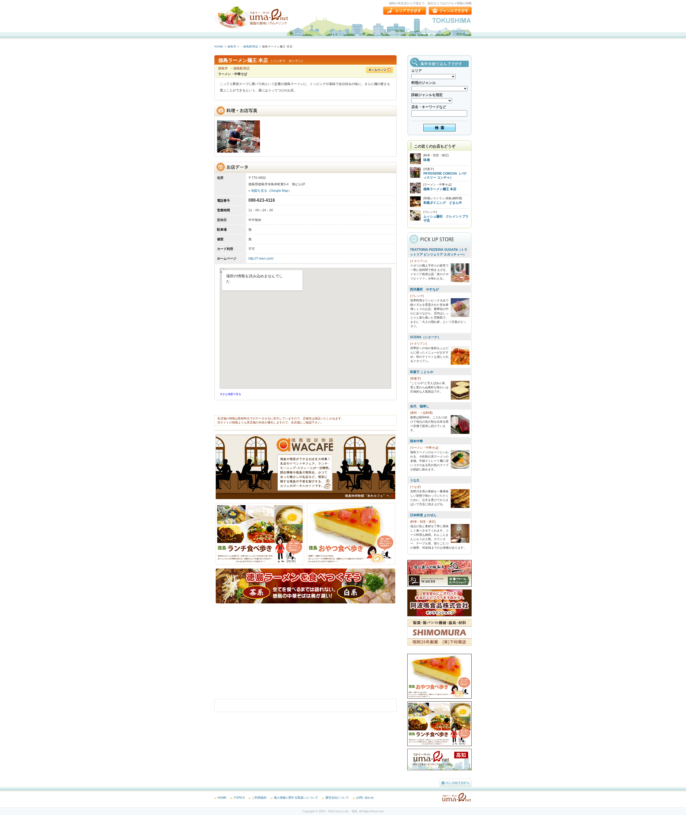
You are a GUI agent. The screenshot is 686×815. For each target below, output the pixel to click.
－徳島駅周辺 (249, 46)
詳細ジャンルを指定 (427, 95)
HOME (218, 46)
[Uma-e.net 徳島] (251, 17)
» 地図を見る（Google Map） (270, 191)
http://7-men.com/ (260, 258)
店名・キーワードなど (428, 107)
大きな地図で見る (230, 394)
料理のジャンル (423, 83)
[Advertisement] (254, 655)
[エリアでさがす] (404, 11)
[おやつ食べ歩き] (351, 563)
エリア (416, 71)
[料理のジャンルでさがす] (450, 11)
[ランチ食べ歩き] (261, 563)
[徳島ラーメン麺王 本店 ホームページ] (379, 70)
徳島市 (232, 46)
